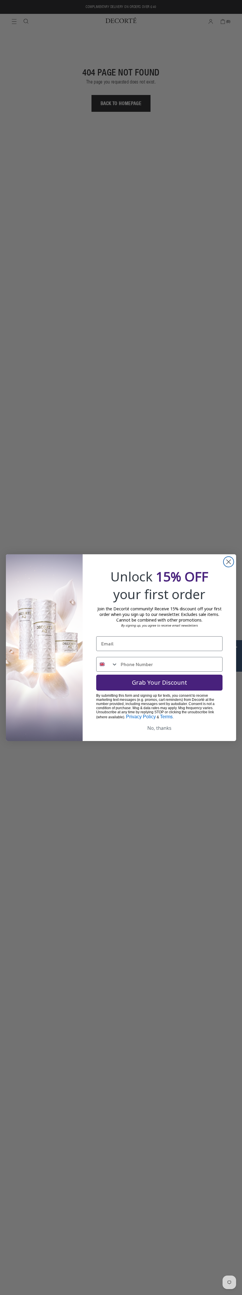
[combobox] (107, 664)
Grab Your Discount (159, 682)
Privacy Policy (141, 716)
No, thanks (159, 728)
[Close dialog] (228, 562)
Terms (166, 716)
